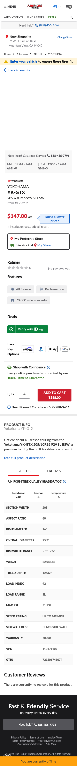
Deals (52, 17)
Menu (11, 6)
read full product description (24, 458)
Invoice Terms (54, 737)
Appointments (13, 17)
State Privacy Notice (23, 740)
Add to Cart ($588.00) (55, 395)
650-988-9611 (59, 407)
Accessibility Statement (30, 744)
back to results (19, 70)
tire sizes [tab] (54, 471)
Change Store (64, 37)
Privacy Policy (18, 737)
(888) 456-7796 (49, 25)
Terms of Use (37, 737)
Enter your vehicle (24, 61)
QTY (11, 393)
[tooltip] (48, 367)
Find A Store (35, 17)
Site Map (51, 744)
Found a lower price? (54, 219)
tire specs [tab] (23, 471)
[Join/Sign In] (57, 6)
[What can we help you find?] (71, 17)
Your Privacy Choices (49, 740)
